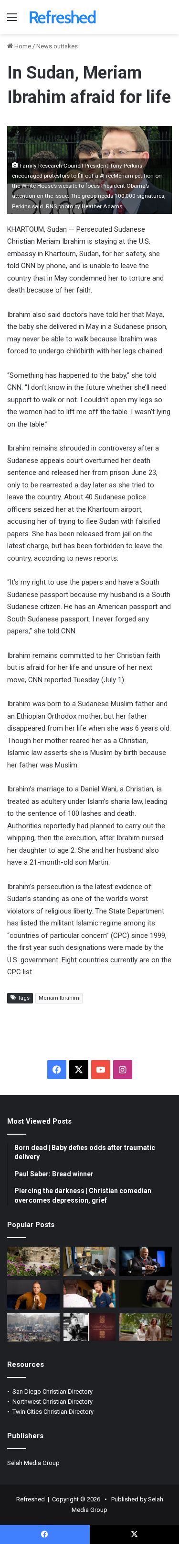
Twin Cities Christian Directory (53, 1411)
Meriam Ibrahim (59, 998)
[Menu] (12, 21)
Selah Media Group (33, 1462)
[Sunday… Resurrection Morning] (33, 1261)
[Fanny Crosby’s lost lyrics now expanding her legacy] (89, 1327)
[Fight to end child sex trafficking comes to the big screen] (145, 1293)
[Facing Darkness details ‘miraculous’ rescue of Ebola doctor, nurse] (89, 1293)
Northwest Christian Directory (52, 1401)
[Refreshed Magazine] (62, 17)
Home (22, 46)
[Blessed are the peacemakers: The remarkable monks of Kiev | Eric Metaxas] (33, 1327)
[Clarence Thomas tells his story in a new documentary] (145, 1261)
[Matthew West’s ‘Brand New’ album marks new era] (33, 1294)
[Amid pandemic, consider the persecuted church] (89, 1261)
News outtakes (57, 46)
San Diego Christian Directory (52, 1391)
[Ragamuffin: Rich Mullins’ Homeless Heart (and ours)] (145, 1327)
